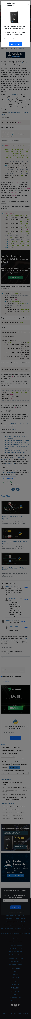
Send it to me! (15, 44)
